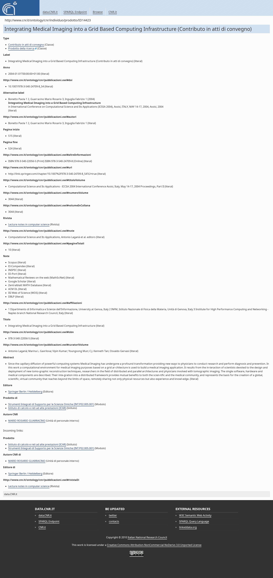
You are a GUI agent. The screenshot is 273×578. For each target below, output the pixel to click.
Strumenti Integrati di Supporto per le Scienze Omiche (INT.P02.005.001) (51, 404)
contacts (114, 521)
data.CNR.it (50, 12)
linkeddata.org (188, 527)
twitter (113, 515)
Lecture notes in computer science (28, 224)
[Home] (19, 8)
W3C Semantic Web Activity (195, 515)
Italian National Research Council (147, 537)
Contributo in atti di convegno (26, 44)
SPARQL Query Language (194, 521)
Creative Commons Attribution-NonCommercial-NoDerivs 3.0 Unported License (154, 545)
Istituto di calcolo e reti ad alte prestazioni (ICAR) (37, 408)
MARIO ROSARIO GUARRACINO (26, 420)
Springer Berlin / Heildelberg (25, 391)
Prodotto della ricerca (21, 48)
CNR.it (113, 12)
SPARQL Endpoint (75, 12)
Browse (98, 12)
